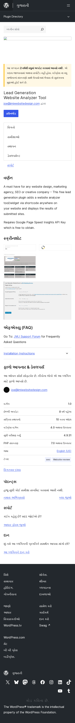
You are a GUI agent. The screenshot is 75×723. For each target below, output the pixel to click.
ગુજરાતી (17, 673)
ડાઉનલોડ (11, 113)
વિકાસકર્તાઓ (12, 619)
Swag (44, 625)
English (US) (64, 450)
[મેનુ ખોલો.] (69, 5)
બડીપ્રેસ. (9, 657)
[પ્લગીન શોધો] (42, 29)
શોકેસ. (43, 575)
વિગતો (11, 127)
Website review (61, 459)
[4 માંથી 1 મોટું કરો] (31, 249)
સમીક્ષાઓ (13, 137)
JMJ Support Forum (27, 336)
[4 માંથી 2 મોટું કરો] (66, 249)
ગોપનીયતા (10, 594)
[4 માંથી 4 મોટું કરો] (66, 286)
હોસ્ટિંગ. (8, 587)
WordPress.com (14, 637)
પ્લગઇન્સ (45, 587)
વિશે (6, 575)
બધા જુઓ (65, 497)
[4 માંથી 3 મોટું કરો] (31, 259)
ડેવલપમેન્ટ (13, 156)
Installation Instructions (19, 353)
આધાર (7, 612)
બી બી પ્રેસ (11, 650)
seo (48, 459)
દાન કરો (44, 619)
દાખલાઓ (45, 594)
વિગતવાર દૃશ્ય (12, 470)
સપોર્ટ (10, 165)
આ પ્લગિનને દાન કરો (16, 552)
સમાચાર (8, 581)
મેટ (5, 644)
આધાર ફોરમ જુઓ (15, 525)
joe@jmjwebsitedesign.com (22, 103)
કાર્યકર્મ (43, 612)
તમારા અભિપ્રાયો (14, 497)
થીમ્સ (42, 581)
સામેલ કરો (45, 606)
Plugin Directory (13, 16)
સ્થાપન (11, 146)
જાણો (7, 606)
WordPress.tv (13, 625)
